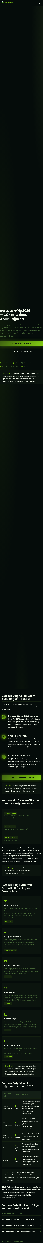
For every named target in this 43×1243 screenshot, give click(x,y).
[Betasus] (7, 3)
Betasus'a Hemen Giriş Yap (22, 777)
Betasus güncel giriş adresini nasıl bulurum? (18, 1225)
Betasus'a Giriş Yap (23, 343)
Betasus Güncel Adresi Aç (23, 351)
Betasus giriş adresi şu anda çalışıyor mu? (18, 1219)
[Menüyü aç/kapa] (39, 3)
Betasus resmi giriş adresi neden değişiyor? (18, 1231)
